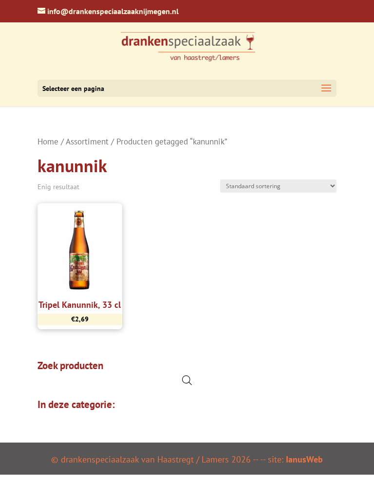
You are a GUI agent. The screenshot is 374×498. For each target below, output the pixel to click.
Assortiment (87, 141)
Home (47, 141)
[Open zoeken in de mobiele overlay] (187, 380)
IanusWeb (304, 459)
